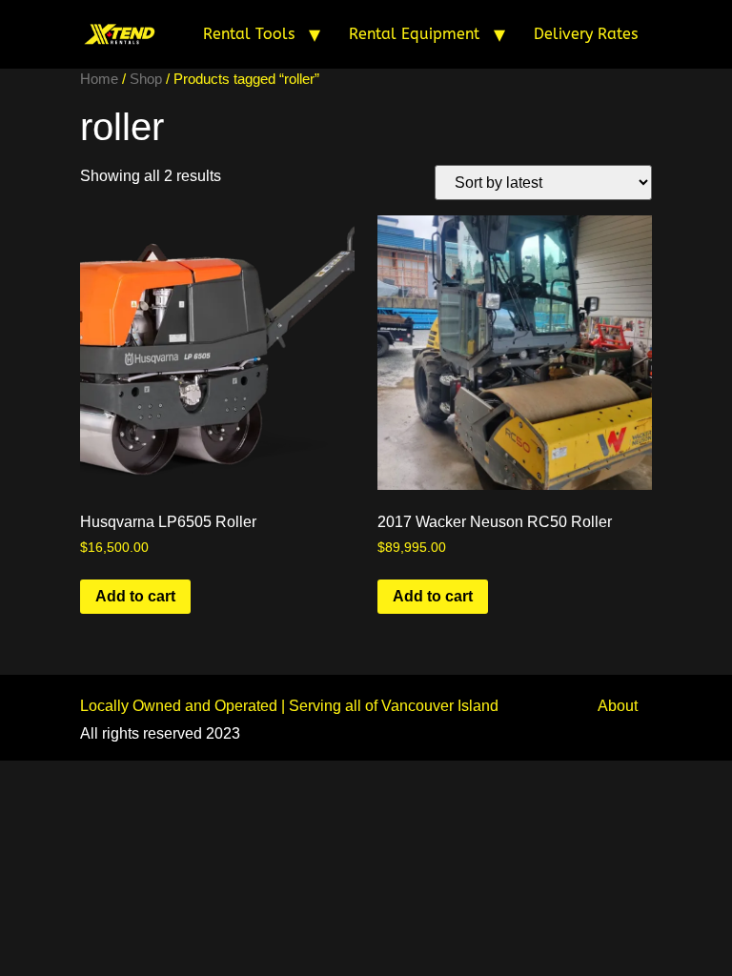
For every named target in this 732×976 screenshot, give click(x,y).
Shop (146, 79)
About (618, 706)
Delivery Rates (586, 34)
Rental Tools (249, 34)
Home (99, 79)
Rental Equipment (414, 34)
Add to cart (135, 596)
